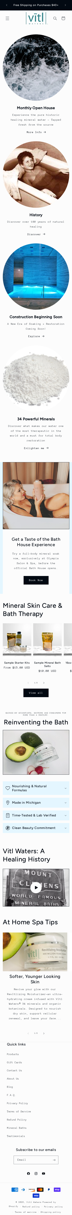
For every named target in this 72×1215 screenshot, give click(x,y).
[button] (7, 18)
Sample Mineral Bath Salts (47, 664)
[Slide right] (44, 683)
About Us (13, 1078)
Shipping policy (51, 1212)
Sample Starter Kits (17, 662)
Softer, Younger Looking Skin (34, 979)
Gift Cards (14, 1062)
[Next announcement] (65, 5)
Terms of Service (19, 1111)
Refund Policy (17, 1119)
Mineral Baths (17, 1127)
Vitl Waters (34, 1202)
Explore (34, 336)
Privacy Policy (17, 1103)
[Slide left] (28, 683)
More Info (34, 132)
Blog (10, 1086)
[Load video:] (36, 887)
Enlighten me (34, 448)
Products (13, 1054)
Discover (34, 234)
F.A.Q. (11, 1095)
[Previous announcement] (6, 5)
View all (36, 692)
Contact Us (14, 1070)
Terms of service (26, 1212)
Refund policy (31, 1207)
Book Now (36, 580)
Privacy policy (53, 1207)
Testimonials (16, 1136)
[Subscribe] (54, 1160)
